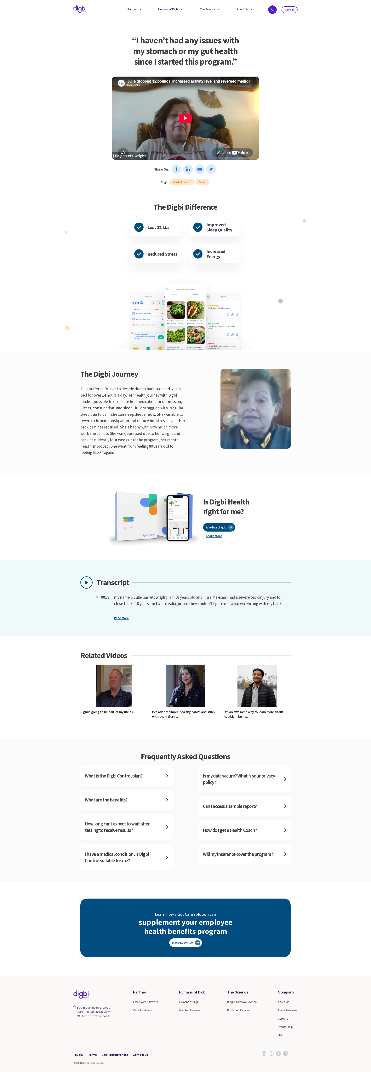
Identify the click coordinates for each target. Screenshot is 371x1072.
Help (280, 1035)
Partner (132, 9)
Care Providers (142, 1010)
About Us (242, 9)
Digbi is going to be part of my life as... (107, 712)
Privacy (78, 1055)
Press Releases (288, 1010)
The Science (208, 9)
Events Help (285, 1027)
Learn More (214, 536)
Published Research (239, 1010)
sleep (202, 182)
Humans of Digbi (168, 9)
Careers (283, 1018)
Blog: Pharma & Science (242, 1002)
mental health (182, 182)
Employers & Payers (145, 1002)
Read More (121, 618)
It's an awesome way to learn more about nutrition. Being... (253, 714)
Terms (92, 1055)
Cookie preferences (114, 1055)
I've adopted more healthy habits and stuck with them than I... (183, 714)
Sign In (289, 10)
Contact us (140, 1055)
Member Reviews (190, 1010)
